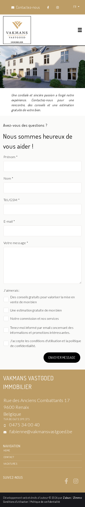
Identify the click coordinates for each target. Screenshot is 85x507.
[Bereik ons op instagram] (76, 483)
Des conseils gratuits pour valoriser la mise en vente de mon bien (42, 299)
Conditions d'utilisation (16, 501)
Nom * (8, 178)
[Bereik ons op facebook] (66, 483)
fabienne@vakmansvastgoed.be (40, 431)
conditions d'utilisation (45, 341)
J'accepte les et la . (45, 343)
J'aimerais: (11, 290)
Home (7, 450)
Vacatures (10, 463)
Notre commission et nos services (34, 318)
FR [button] (75, 6)
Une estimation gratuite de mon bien (36, 310)
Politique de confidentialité (45, 501)
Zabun (67, 497)
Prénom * (11, 157)
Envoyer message (61, 357)
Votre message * (16, 243)
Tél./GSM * (12, 200)
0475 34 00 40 (24, 424)
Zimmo (77, 497)
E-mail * (9, 221)
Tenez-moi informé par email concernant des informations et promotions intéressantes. (41, 330)
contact (9, 457)
